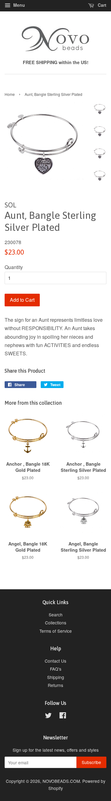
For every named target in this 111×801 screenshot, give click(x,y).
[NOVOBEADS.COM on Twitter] (48, 716)
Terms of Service (55, 631)
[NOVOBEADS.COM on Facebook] (62, 716)
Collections (55, 622)
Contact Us (55, 661)
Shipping (55, 677)
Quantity (14, 267)
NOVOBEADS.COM (61, 781)
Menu (18, 5)
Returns (55, 685)
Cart (101, 5)
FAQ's (55, 669)
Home (10, 94)
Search (56, 614)
